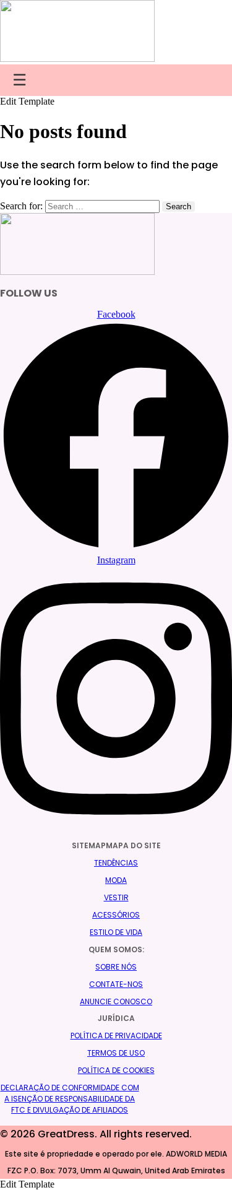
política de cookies (116, 1070)
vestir (116, 897)
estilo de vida (116, 932)
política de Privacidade (116, 1035)
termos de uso (116, 1053)
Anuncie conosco (116, 1001)
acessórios (116, 915)
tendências (116, 863)
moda (116, 880)
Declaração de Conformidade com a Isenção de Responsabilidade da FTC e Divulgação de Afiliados (70, 1098)
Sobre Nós (116, 967)
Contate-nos (116, 984)
